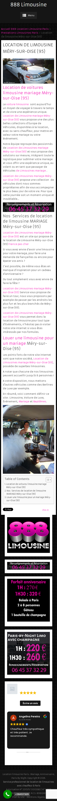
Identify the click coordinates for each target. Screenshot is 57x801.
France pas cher (18, 244)
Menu (31, 15)
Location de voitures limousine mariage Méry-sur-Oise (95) (28, 93)
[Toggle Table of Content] (47, 479)
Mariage (24, 401)
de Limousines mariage (31, 170)
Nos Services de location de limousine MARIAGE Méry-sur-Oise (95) (26, 492)
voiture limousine (17, 104)
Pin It (45, 510)
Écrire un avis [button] (30, 703)
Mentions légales (36, 797)
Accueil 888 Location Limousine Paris (25, 28)
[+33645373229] (7, 794)
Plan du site (18, 797)
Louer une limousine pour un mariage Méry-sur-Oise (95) (28, 499)
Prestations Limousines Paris (19, 32)
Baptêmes (39, 401)
